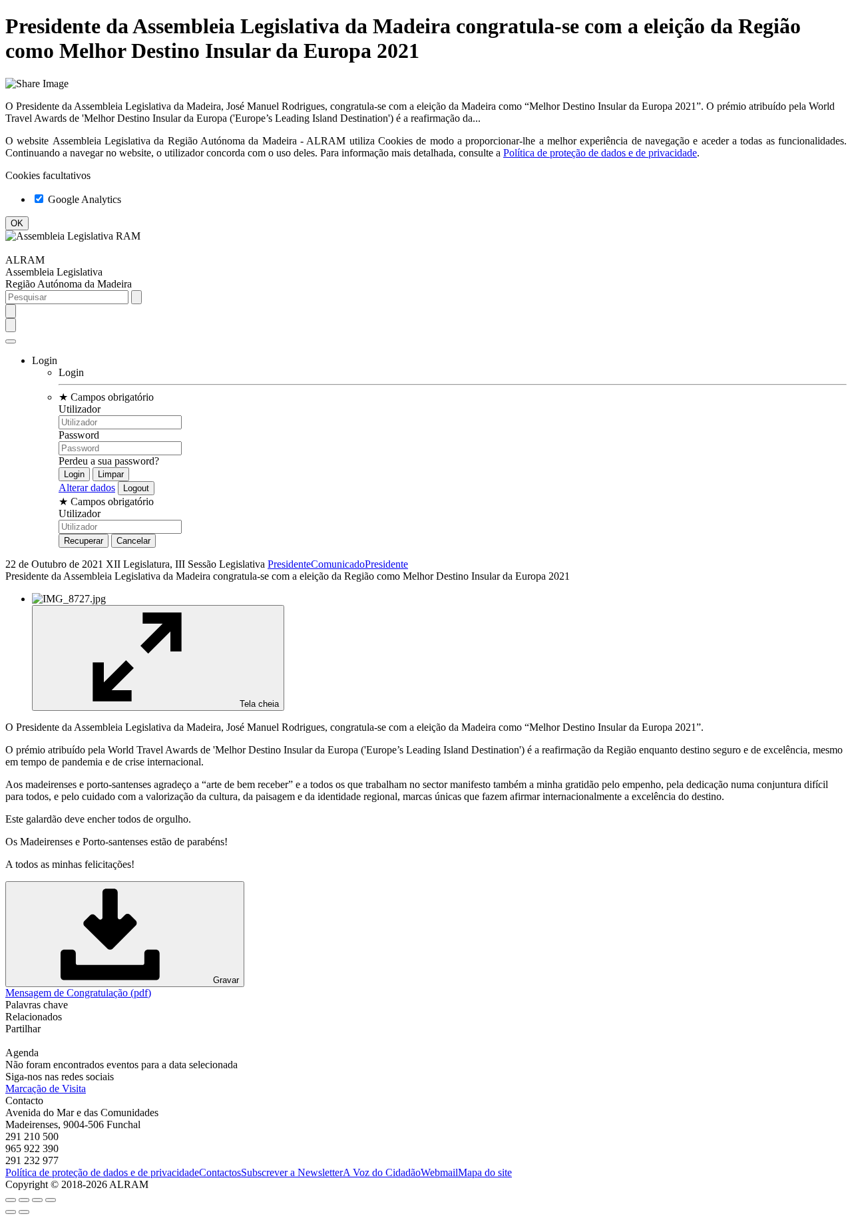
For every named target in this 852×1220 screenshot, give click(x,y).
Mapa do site (485, 1172)
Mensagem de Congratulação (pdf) (78, 992)
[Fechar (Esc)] (10, 1200)
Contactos (220, 1172)
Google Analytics (83, 199)
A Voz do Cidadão (382, 1172)
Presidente (289, 564)
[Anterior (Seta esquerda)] (10, 1212)
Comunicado (338, 564)
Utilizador (80, 409)
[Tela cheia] (37, 1200)
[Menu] (10, 341)
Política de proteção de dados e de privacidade (600, 152)
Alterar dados (87, 487)
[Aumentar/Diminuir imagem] (50, 1200)
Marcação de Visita (45, 1088)
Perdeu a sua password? (109, 461)
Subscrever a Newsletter (292, 1172)
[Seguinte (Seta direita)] (24, 1212)
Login (71, 372)
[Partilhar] (24, 1200)
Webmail (439, 1172)
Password (79, 435)
